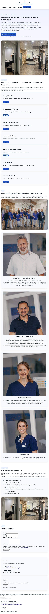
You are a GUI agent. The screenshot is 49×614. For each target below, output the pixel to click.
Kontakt (20, 7)
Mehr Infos (6, 102)
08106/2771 (10, 566)
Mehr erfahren (8, 598)
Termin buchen (27, 7)
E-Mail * (4, 536)
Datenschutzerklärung (23, 547)
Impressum (3, 607)
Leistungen (4, 7)
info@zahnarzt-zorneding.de (13, 568)
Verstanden (3, 597)
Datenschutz (3, 609)
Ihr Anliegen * (6, 544)
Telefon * (5, 534)
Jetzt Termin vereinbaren (8, 34)
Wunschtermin (6, 537)
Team (10, 7)
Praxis (14, 7)
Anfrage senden (6, 549)
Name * (4, 532)
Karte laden (5, 585)
